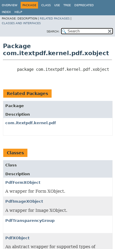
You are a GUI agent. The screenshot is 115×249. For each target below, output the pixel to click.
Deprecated (84, 5)
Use (57, 5)
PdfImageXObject (24, 201)
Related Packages (55, 18)
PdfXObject (17, 238)
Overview (9, 5)
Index (6, 12)
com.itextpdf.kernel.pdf (30, 123)
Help (18, 12)
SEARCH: (53, 31)
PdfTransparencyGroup (30, 220)
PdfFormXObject (22, 182)
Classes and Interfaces (21, 23)
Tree (67, 5)
